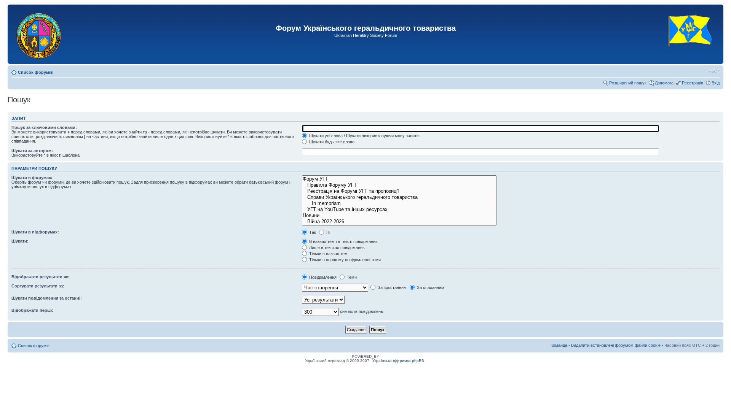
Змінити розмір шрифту (714, 70)
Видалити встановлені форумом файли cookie (616, 345)
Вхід (716, 83)
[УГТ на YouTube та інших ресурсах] (399, 209)
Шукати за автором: (32, 150)
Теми (351, 277)
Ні (327, 232)
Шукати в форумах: (32, 177)
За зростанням (392, 287)
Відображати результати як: (40, 277)
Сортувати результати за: (37, 286)
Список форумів (35, 72)
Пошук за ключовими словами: (44, 127)
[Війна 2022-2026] (399, 222)
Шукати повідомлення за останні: (46, 298)
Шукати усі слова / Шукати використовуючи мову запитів (364, 135)
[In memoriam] (399, 203)
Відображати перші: (32, 310)
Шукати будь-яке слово (331, 142)
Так (312, 232)
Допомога (664, 83)
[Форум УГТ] (399, 179)
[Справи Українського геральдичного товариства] (399, 197)
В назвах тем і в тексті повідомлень (343, 241)
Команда (559, 345)
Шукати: (20, 241)
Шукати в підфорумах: (35, 232)
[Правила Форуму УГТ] (399, 185)
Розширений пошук (627, 83)
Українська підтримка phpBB (398, 361)
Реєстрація (692, 83)
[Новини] (399, 216)
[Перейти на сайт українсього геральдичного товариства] (690, 53)
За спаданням (430, 287)
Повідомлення (322, 277)
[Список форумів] (39, 34)
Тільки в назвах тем (328, 253)
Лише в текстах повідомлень (336, 247)
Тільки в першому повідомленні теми (344, 259)
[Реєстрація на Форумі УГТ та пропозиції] (399, 191)
